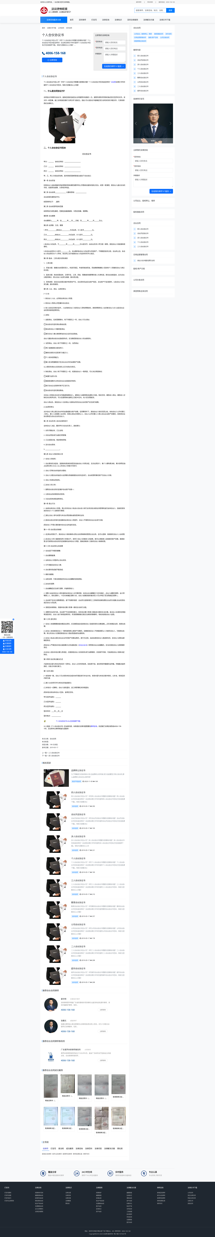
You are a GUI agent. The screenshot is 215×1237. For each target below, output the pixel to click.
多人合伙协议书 (53, 756)
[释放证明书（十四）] (68, 1083)
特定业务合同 (192, 1198)
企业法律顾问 (39, 1209)
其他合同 (190, 1203)
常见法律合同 (192, 1195)
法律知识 (118, 20)
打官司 (94, 20)
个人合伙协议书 (78, 858)
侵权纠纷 (129, 1198)
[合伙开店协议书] (56, 822)
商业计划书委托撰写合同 (146, 260)
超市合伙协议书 (78, 968)
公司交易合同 (138, 280)
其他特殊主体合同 (140, 291)
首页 (71, 20)
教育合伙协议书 (78, 902)
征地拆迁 (98, 1209)
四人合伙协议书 (78, 792)
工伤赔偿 (129, 1212)
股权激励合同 (138, 212)
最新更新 (138, 2)
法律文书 (190, 1201)
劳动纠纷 (129, 1217)
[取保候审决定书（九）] (85, 1116)
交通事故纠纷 (39, 1206)
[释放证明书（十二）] (102, 1085)
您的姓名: (99, 41)
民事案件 (8, 643)
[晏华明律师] (51, 1008)
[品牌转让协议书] (56, 778)
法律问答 (68, 1198)
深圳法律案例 (132, 20)
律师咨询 (160, 1187)
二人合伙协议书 (78, 946)
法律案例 (99, 1187)
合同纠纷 (129, 1209)
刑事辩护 (98, 1193)
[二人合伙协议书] (56, 954)
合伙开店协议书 (78, 814)
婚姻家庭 (98, 1195)
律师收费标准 (77, 1154)
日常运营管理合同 (140, 254)
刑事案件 (8, 646)
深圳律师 (82, 20)
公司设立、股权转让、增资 (144, 200)
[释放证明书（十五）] (51, 1086)
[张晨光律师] (51, 1029)
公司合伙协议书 (78, 924)
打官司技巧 (7, 1198)
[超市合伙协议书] (56, 976)
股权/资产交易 (139, 268)
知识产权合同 (76, 781)
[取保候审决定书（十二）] (119, 1084)
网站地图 (150, 2)
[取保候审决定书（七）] (119, 1116)
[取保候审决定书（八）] (102, 1118)
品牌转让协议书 (78, 770)
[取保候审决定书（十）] (68, 1116)
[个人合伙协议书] (56, 866)
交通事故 (129, 1220)
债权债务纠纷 (39, 1201)
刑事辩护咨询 (39, 1193)
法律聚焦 (68, 1201)
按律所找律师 (67, 1154)
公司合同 (61, 28)
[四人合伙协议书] (56, 800)
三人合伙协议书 (53, 753)
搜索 (170, 10)
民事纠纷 (98, 1198)
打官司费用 (7, 1193)
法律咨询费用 (39, 1212)
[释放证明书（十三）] (85, 1085)
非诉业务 (8, 640)
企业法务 (8, 649)
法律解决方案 (148, 20)
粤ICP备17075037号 (120, 1234)
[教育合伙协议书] (56, 910)
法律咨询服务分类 (54, 20)
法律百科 (68, 1195)
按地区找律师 (46, 1154)
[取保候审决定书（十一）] (51, 1116)
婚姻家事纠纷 (39, 1195)
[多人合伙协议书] (56, 844)
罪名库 (68, 1203)
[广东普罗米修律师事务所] (51, 1056)
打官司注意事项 (9, 1201)
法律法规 (68, 1193)
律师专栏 (86, 1154)
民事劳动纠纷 (39, 1198)
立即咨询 (53, 60)
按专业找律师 (57, 1154)
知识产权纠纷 (39, 1203)
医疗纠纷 (98, 1206)
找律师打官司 (138, 99)
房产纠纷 (98, 1212)
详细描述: (98, 54)
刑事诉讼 (129, 1203)
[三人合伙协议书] (56, 888)
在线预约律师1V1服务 (113, 66)
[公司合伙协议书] (56, 932)
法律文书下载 (164, 20)
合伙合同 (69, 28)
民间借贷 (129, 1214)
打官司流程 (7, 1195)
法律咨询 (105, 20)
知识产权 (129, 1206)
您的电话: (99, 47)
